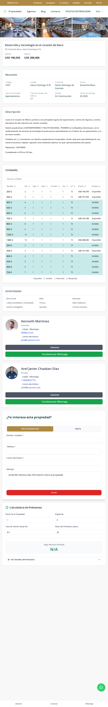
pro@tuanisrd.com (30, 340)
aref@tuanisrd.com (30, 387)
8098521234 (12, 3)
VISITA (78, 429)
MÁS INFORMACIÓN (30, 429)
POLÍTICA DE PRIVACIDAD (78, 11)
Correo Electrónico (15, 458)
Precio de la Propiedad (15, 514)
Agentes (31, 11)
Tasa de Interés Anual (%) (16, 526)
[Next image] (103, 27)
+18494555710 (28, 380)
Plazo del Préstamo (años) (66, 526)
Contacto (55, 11)
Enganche (59, 514)
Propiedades (15, 11)
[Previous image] (4, 27)
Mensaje (10, 469)
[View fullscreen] (103, 32)
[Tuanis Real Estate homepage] (5, 11)
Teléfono (11, 446)
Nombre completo (15, 435)
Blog (43, 11)
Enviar (54, 492)
